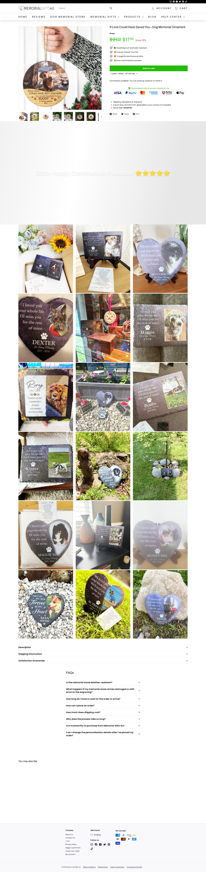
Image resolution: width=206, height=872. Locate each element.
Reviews (39, 16)
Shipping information (30, 653)
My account (70, 854)
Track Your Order (72, 851)
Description (24, 647)
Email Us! (128, 107)
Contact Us (70, 838)
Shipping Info (103, 867)
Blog (152, 16)
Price (112, 33)
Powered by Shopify (134, 867)
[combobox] (86, 8)
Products (133, 16)
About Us (69, 834)
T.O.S (67, 841)
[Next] (100, 116)
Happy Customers (72, 848)
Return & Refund (89, 867)
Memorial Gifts (103, 16)
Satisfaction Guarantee (31, 660)
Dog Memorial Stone (68, 16)
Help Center (172, 16)
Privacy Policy (71, 844)
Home (22, 16)
